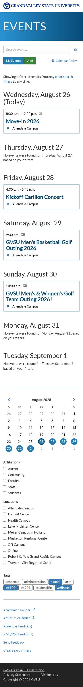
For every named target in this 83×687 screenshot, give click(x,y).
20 (52, 435)
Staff (10, 487)
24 (20, 441)
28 (31, 414)
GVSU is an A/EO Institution (23, 670)
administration (35, 582)
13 (52, 428)
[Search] (75, 50)
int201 (26, 588)
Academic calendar (17, 610)
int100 (10, 588)
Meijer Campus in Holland (25, 532)
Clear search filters (17, 650)
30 (52, 414)
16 (9, 435)
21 (63, 435)
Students (13, 493)
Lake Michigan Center (23, 526)
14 (63, 428)
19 (41, 435)
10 (20, 428)
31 (63, 414)
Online (12, 550)
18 (31, 435)
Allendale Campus (20, 508)
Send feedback (13, 642)
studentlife (44, 588)
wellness (63, 588)
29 (41, 414)
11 (31, 428)
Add (30, 60)
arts (68, 582)
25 (31, 441)
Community (15, 475)
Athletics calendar (17, 618)
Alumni (12, 469)
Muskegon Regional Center (27, 538)
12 (41, 428)
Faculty (12, 481)
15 (74, 428)
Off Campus (15, 544)
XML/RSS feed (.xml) (18, 634)
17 (20, 435)
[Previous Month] (9, 400)
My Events (13, 60)
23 (9, 441)
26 (9, 414)
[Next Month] (74, 400)
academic (12, 582)
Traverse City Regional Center (29, 563)
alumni (55, 582)
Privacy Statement (17, 675)
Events (24, 26)
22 (74, 435)
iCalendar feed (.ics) (17, 626)
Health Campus (18, 520)
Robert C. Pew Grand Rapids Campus (34, 556)
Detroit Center (18, 514)
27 (20, 414)
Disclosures (49, 675)
